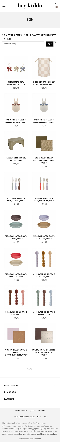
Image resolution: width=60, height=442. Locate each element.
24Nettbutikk (35, 439)
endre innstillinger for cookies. (44, 434)
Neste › (30, 369)
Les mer (22, 434)
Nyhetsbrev (42, 417)
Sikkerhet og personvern (24, 417)
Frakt (17, 410)
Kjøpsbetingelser (37, 410)
